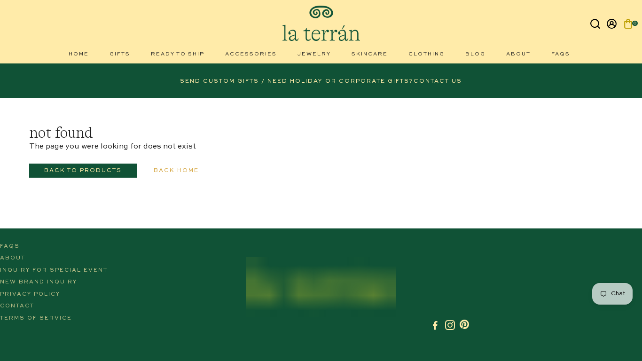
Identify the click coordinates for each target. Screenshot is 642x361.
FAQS (560, 54)
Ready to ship (177, 54)
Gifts (120, 54)
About (518, 54)
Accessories (251, 54)
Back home (176, 170)
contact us (438, 81)
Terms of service (36, 318)
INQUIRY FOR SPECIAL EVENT (54, 270)
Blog (475, 54)
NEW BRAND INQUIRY (38, 282)
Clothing (426, 54)
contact (17, 306)
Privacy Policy (30, 294)
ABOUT (12, 258)
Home (79, 54)
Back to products (83, 170)
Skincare (370, 54)
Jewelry (314, 54)
